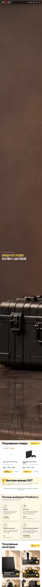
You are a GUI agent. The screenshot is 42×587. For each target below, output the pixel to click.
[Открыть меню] (39, 2)
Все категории (35, 546)
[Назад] (19, 475)
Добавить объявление (8, 472)
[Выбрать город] (31, 2)
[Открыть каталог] (33, 2)
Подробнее (16, 471)
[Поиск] (28, 2)
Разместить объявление (20, 263)
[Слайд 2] (22, 438)
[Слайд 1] (19, 438)
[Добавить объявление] (11, 460)
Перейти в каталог (8, 263)
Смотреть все (35, 443)
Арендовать (27, 471)
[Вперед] (22, 475)
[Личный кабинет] (36, 2)
